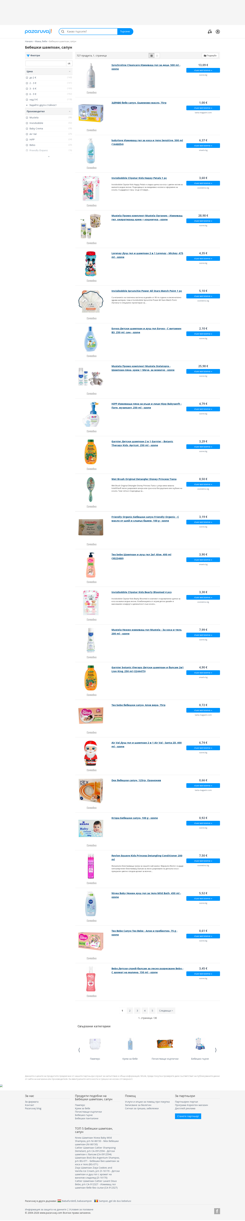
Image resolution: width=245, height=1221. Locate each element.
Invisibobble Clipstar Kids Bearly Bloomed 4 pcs (142, 592)
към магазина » (203, 70)
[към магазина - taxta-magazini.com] (93, 113)
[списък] (151, 55)
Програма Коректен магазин (191, 1105)
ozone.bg (203, 75)
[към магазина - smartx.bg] (93, 150)
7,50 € (203, 855)
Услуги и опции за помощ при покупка (147, 1101)
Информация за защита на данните (45, 1209)
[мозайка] (157, 55)
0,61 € (203, 931)
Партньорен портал (186, 1101)
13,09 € (203, 65)
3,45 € (203, 968)
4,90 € (203, 667)
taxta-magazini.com (203, 112)
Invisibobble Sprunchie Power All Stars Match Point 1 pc (147, 291)
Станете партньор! (188, 1116)
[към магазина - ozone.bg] (93, 75)
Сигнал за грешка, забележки (142, 1108)
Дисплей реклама (185, 1108)
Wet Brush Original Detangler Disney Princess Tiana (144, 479)
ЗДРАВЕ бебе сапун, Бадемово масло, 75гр (139, 102)
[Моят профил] (218, 31)
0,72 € (203, 705)
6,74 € (203, 743)
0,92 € (203, 818)
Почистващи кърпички (165, 1058)
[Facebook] (217, 1211)
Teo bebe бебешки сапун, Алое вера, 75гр (139, 705)
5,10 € (203, 291)
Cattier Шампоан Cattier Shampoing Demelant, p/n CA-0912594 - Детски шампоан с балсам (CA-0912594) (95, 1151)
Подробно (91, 92)
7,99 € (203, 630)
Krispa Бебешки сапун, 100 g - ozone (135, 818)
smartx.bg (203, 150)
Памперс (95, 1058)
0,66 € (203, 780)
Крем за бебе (130, 1058)
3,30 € (203, 592)
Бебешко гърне (200, 1058)
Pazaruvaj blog (33, 1108)
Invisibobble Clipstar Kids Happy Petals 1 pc (139, 178)
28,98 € (203, 215)
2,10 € (203, 328)
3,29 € (203, 441)
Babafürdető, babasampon (77, 1200)
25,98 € (203, 366)
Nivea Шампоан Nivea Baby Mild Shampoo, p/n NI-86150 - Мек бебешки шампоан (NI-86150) (97, 1141)
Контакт (29, 1105)
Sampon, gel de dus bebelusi (115, 1200)
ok (69, 63)
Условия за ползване (81, 1209)
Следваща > (166, 1010)
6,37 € (203, 140)
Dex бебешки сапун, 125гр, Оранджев (136, 780)
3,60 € (203, 178)
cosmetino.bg (203, 188)
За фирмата (31, 1101)
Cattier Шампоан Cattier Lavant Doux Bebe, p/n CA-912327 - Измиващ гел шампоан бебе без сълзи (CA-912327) (96, 1184)
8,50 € (203, 479)
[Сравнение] (210, 31)
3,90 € (203, 554)
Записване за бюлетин (138, 1105)
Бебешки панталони (86, 1118)
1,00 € (203, 103)
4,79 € (203, 404)
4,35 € (203, 253)
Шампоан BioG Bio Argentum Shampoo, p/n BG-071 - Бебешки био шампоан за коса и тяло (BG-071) (97, 1161)
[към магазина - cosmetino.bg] (93, 188)
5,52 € (203, 893)
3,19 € (203, 517)
